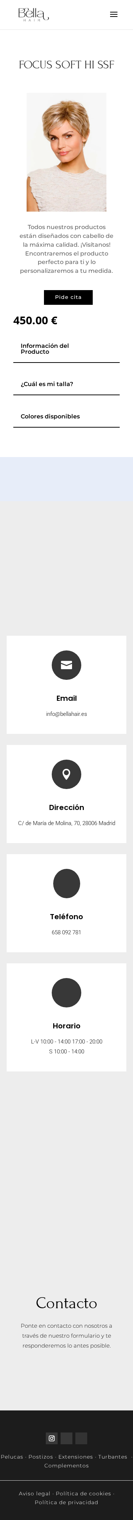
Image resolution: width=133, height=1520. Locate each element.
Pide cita (68, 297)
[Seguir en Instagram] (52, 1438)
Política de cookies (83, 1493)
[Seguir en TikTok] (66, 1438)
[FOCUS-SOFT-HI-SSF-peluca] (66, 209)
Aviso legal (35, 1493)
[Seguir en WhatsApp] (81, 1438)
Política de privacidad (66, 1502)
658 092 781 (66, 932)
